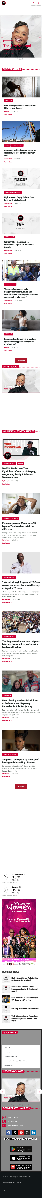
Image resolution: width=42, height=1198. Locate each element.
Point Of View (17, 145)
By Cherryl (5, 481)
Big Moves (7, 695)
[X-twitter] (15, 1132)
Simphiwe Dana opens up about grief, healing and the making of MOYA (20, 761)
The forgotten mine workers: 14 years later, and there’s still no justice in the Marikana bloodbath (21, 644)
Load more (21, 360)
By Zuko (6, 111)
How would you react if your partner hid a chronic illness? (19, 107)
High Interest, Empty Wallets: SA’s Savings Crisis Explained (19, 198)
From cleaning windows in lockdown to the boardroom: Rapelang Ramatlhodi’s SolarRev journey (20, 703)
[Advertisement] (21, 846)
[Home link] (3, 3)
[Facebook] (9, 1132)
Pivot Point (9, 237)
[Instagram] (27, 1132)
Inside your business (12, 192)
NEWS (7, 145)
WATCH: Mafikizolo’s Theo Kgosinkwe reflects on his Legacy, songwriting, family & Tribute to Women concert (19, 473)
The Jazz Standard (17, 46)
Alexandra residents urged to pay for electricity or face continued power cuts (20, 153)
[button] (16, 59)
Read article (9, 115)
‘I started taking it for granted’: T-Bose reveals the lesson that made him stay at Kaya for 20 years (21, 585)
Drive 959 (8, 100)
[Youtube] (21, 1132)
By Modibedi (8, 203)
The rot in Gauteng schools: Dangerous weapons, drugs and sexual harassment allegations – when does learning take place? (21, 293)
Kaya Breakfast (9, 463)
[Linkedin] (33, 1132)
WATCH (20, 463)
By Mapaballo (8, 159)
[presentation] (2, 1091)
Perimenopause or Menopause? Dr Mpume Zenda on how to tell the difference (19, 526)
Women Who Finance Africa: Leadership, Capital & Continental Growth (18, 244)
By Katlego (5, 540)
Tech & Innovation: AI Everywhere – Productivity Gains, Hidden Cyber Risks (25, 1018)
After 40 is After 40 (11, 518)
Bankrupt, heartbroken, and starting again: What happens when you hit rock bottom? (20, 342)
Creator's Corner (10, 754)
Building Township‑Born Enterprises (25, 1009)
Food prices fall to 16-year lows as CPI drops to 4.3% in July (24, 999)
